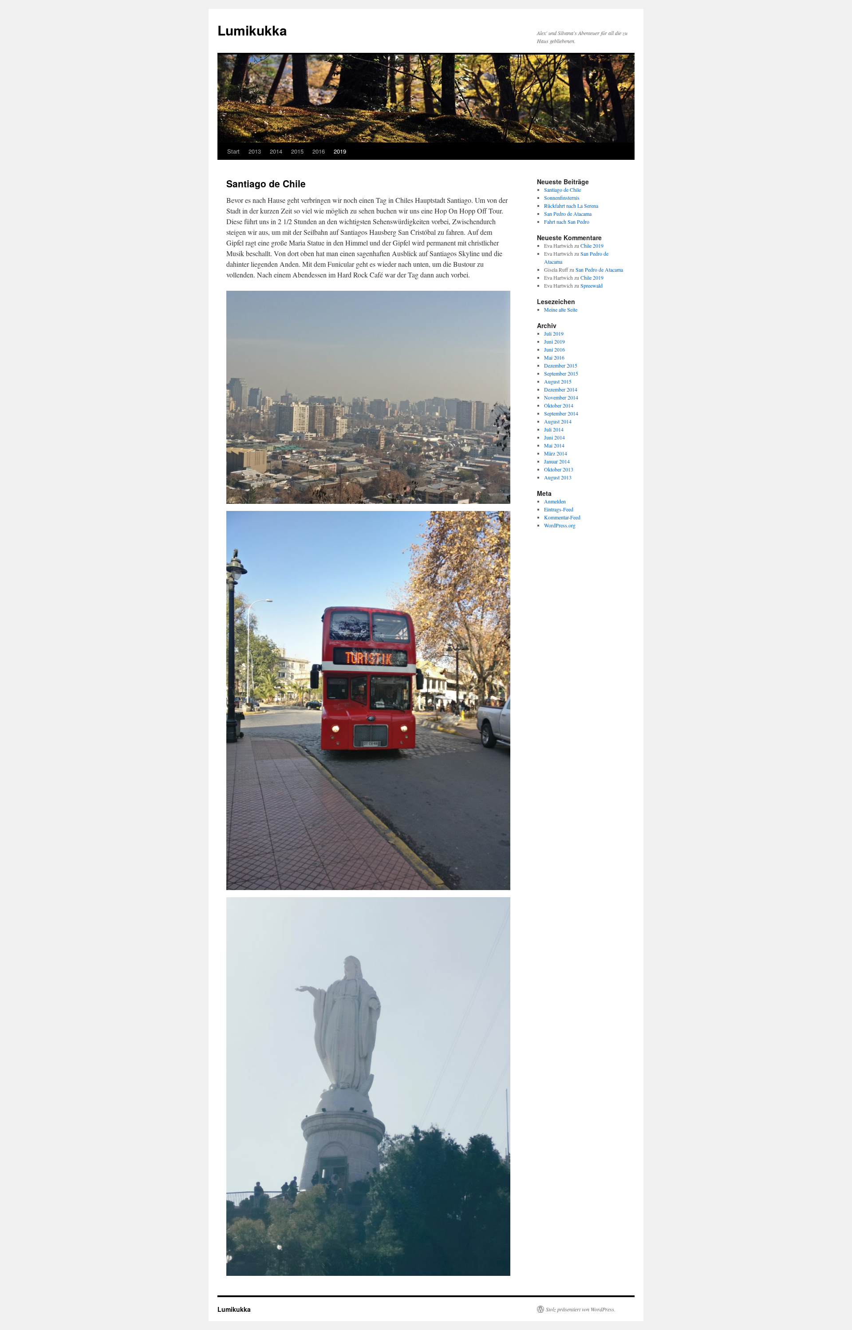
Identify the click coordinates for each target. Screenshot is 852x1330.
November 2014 (561, 397)
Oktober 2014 (558, 405)
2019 (340, 151)
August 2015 (558, 381)
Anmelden (555, 501)
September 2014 (561, 413)
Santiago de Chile (562, 189)
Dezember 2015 (560, 365)
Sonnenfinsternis (562, 197)
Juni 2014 (554, 437)
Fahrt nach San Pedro (566, 221)
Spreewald (591, 285)
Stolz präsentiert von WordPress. (580, 1309)
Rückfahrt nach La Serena (571, 205)
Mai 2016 (554, 357)
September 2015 (561, 373)
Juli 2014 (554, 429)
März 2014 (555, 453)
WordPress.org (560, 525)
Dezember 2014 (560, 389)
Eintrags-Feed (558, 509)
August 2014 (558, 421)
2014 (276, 151)
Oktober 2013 (558, 469)
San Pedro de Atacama (568, 213)
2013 (254, 151)
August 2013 (558, 477)
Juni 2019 (554, 341)
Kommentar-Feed (562, 517)
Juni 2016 (554, 349)
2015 (297, 151)
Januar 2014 (557, 461)
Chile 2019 (592, 245)
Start (233, 151)
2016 (318, 151)
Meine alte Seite (560, 309)
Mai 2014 (554, 445)
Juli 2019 (554, 333)
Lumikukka (252, 30)
